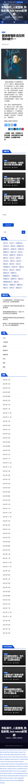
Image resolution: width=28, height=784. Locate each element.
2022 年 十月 (6, 570)
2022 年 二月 (6, 604)
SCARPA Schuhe (22, 768)
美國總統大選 (7, 281)
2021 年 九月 (6, 624)
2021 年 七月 (6, 633)
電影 (4, 363)
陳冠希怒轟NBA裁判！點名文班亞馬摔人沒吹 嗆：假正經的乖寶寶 (14, 180)
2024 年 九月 (6, 475)
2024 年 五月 (6, 492)
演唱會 (13, 272)
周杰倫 (20, 255)
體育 (4, 367)
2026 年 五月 (6, 392)
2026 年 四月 (6, 396)
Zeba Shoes (14, 759)
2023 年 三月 (6, 550)
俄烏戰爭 (20, 246)
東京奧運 (6, 267)
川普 (5, 261)
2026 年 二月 (6, 404)
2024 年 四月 (6, 496)
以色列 (6, 246)
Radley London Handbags (16, 778)
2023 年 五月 (6, 541)
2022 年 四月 (6, 595)
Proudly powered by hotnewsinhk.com (13, 745)
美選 (16, 281)
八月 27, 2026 (8, 662)
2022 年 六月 (6, 587)
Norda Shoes (3, 757)
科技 (4, 358)
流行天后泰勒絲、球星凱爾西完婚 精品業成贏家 (13, 164)
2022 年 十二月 (7, 562)
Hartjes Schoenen (10, 764)
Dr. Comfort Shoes (23, 759)
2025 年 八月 (6, 429)
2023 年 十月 (6, 521)
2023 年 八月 (6, 529)
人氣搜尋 (5, 342)
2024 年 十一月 (7, 467)
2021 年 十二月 (7, 612)
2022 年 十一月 (7, 566)
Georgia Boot (20, 764)
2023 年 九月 (6, 525)
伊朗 (13, 246)
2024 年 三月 (6, 500)
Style (4, 338)
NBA (5, 243)
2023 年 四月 (6, 546)
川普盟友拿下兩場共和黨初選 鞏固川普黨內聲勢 (13, 676)
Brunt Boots (11, 754)
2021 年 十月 (6, 620)
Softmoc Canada (13, 773)
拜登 (12, 264)
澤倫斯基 (6, 275)
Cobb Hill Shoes (11, 768)
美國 (20, 278)
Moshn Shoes (13, 771)
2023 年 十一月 (7, 516)
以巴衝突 (19, 243)
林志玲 (14, 267)
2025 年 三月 (6, 450)
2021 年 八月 (6, 629)
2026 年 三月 (6, 400)
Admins (15, 167)
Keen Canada (23, 750)
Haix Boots (15, 761)
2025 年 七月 (6, 433)
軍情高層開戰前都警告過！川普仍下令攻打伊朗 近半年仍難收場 (13, 691)
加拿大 (13, 252)
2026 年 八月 (6, 379)
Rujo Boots (3, 768)
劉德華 (6, 252)
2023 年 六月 (6, 537)
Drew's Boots (3, 773)
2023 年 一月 (6, 558)
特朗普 (13, 278)
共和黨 (13, 249)
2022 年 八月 (6, 579)
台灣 (5, 255)
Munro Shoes (18, 752)
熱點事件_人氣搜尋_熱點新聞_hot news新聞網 (14, 11)
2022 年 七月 (6, 583)
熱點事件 (5, 350)
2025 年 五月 (6, 442)
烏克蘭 (6, 278)
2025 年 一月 (6, 458)
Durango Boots (11, 766)
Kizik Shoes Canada (22, 766)
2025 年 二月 (6, 454)
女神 (18, 258)
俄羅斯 (6, 249)
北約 (20, 252)
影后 (19, 261)
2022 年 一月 (6, 608)
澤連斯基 (15, 275)
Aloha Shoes (23, 757)
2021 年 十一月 (7, 616)
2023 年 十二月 (7, 512)
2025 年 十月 (6, 421)
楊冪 (21, 267)
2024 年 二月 (6, 504)
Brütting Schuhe (22, 773)
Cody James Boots (6, 761)
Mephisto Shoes (13, 750)
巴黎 (12, 261)
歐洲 (5, 270)
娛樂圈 (3, 32)
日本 (18, 264)
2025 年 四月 (6, 446)
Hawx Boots (3, 775)
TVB (12, 243)
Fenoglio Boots (4, 771)
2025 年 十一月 (7, 417)
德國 (5, 264)
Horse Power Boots (13, 757)
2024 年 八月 (6, 479)
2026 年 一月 (6, 409)
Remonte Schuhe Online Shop (8, 780)
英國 (5, 284)
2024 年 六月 (6, 487)
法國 (18, 270)
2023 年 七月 (6, 533)
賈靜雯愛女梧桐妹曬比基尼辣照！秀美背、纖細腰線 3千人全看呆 (13, 198)
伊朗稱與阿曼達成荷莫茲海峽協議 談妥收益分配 (13, 709)
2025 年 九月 (6, 425)
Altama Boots (11, 775)
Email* (4, 214)
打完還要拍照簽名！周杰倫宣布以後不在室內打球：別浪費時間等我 (13, 658)
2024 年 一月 (6, 508)
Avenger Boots (4, 750)
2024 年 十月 (6, 471)
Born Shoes (10, 752)
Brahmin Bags (20, 775)
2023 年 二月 (6, 554)
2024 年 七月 (6, 483)
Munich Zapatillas (5, 759)
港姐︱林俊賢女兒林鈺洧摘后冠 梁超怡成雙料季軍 (17, 135)
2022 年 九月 (6, 575)
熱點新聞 (5, 354)
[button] (25, 22)
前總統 (21, 249)
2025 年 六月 (6, 438)
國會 (5, 258)
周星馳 (12, 255)
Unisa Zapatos (22, 771)
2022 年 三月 (6, 600)
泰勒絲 (6, 272)
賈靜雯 (20, 284)
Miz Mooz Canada (20, 754)
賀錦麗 (12, 284)
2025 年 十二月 (7, 413)
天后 (12, 258)
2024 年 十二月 (7, 463)
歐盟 (12, 270)
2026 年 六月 (6, 388)
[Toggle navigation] (14, 22)
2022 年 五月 (6, 591)
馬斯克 (19, 287)
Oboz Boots (3, 752)
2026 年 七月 (6, 384)
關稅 (5, 287)
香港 (12, 287)
